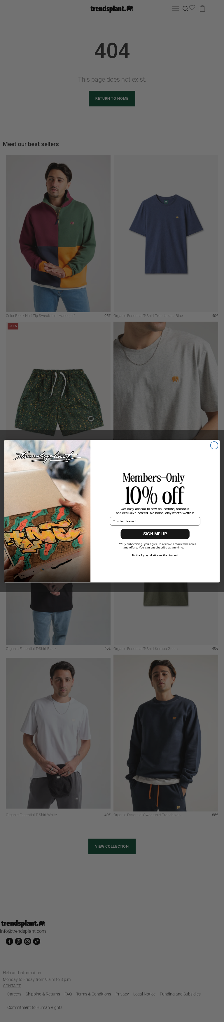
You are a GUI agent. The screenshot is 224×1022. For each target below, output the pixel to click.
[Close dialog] (214, 445)
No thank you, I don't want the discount (155, 555)
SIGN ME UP (155, 534)
